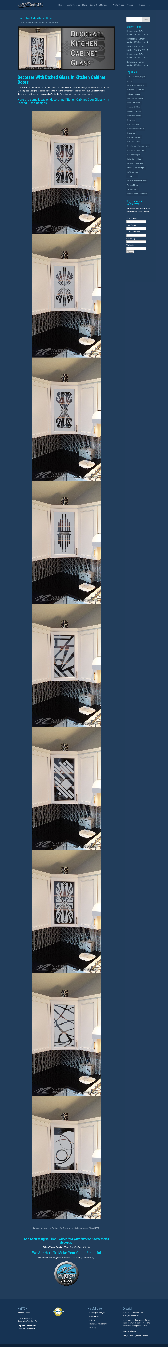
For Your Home (143, 146)
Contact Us (94, 1316)
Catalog (130, 94)
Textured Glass (132, 185)
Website (130, 245)
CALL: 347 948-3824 (26, 1328)
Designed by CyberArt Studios (135, 1335)
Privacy (129, 168)
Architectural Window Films (136, 85)
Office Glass (139, 163)
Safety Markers (132, 172)
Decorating (131, 120)
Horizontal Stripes (133, 155)
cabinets (141, 90)
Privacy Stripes (140, 168)
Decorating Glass (133, 124)
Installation (131, 159)
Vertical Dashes (132, 189)
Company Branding (134, 111)
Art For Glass (118, 5)
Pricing (130, 5)
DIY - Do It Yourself (133, 142)
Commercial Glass (133, 107)
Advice (129, 81)
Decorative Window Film (135, 129)
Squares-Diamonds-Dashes (136, 181)
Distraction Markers (98, 5)
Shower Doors (132, 176)
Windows (143, 194)
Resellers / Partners (98, 1324)
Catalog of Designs (97, 1312)
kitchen (139, 159)
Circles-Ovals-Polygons (135, 98)
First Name (131, 218)
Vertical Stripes (132, 194)
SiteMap (92, 1327)
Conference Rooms (134, 116)
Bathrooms (131, 90)
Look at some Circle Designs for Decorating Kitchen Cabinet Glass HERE (66, 1228)
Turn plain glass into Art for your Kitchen (77, 94)
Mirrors (130, 163)
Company (130, 238)
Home (60, 5)
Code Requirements (134, 103)
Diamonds (131, 133)
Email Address (134, 231)
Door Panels (131, 146)
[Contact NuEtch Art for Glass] (66, 1273)
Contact (141, 5)
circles (137, 94)
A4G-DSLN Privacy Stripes (136, 77)
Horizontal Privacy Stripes (136, 150)
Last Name (131, 225)
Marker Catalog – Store (77, 5)
